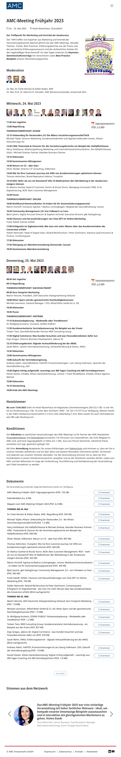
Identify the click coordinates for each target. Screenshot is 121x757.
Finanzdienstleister (16, 437)
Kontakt (79, 751)
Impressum (50, 751)
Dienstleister (37, 437)
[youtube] (113, 751)
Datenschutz (76, 448)
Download (105, 492)
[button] (9, 714)
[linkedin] (110, 751)
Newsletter (92, 751)
